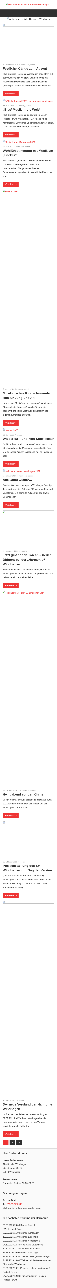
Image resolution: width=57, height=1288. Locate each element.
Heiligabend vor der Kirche (23, 794)
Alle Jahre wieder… (17, 480)
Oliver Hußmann (29, 790)
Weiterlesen (10, 94)
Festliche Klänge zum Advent (25, 68)
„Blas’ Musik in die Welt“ (21, 109)
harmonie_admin (28, 65)
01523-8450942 (14, 1204)
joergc (19, 435)
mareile (24, 551)
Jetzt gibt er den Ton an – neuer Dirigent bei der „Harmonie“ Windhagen (27, 559)
